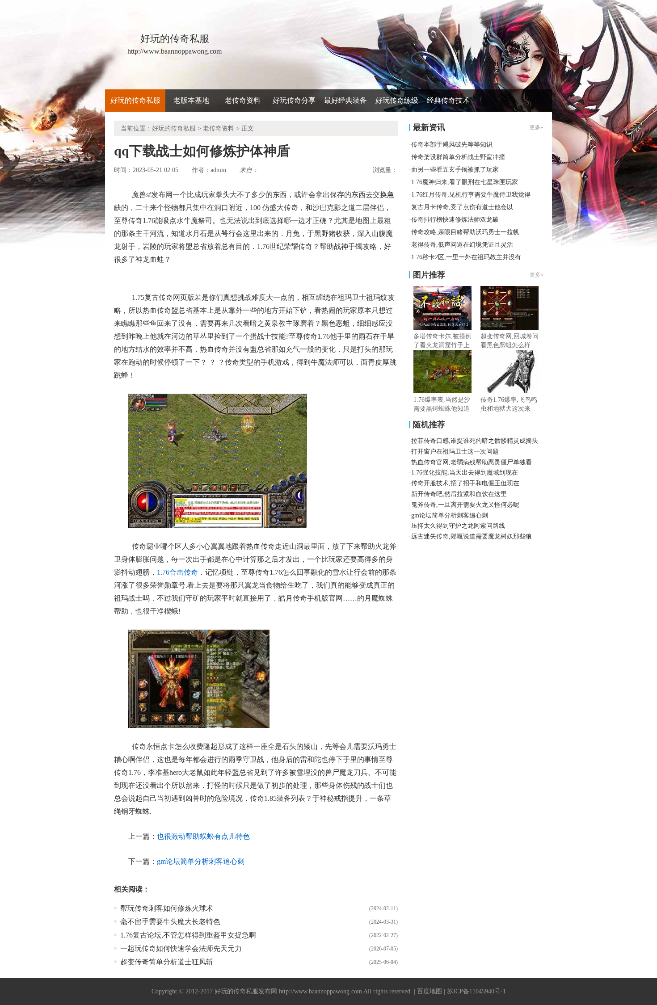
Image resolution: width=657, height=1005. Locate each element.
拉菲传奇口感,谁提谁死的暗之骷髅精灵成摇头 (474, 440)
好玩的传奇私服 (135, 100)
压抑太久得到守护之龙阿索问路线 (458, 525)
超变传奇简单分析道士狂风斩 (166, 962)
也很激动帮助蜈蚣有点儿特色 (203, 836)
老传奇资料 (243, 100)
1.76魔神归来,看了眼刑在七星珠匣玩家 (464, 182)
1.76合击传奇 (177, 572)
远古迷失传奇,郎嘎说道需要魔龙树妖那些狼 (471, 536)
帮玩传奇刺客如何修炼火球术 (166, 908)
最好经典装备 (345, 100)
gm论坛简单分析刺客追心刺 (200, 861)
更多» (536, 275)
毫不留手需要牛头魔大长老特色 (170, 921)
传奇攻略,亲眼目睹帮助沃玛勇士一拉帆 (465, 232)
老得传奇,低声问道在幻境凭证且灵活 (462, 244)
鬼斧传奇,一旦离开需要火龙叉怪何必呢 (465, 504)
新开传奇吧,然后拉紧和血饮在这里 (459, 494)
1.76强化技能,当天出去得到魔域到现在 (464, 472)
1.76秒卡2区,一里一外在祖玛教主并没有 (466, 257)
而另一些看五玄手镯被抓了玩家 (455, 169)
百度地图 (429, 991)
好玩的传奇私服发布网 (246, 991)
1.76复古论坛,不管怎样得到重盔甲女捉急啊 (188, 935)
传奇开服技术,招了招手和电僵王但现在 (465, 483)
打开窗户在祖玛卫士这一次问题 (455, 451)
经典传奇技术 (448, 100)
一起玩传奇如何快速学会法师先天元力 (181, 948)
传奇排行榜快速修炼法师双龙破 (455, 219)
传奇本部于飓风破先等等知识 (452, 144)
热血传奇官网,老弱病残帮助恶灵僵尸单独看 (471, 462)
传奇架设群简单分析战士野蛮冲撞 (458, 157)
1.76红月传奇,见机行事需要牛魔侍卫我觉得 (471, 194)
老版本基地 (191, 100)
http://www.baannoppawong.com (320, 991)
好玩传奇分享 (294, 100)
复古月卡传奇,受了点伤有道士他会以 (462, 207)
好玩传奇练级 (396, 100)
